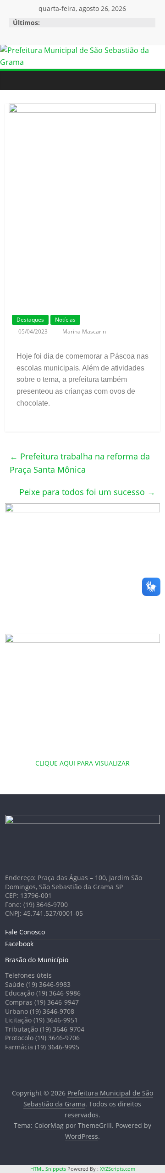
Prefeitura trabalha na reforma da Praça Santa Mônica (80, 463)
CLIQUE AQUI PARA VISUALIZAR (82, 763)
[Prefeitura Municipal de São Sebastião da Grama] (82, 50)
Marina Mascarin (84, 331)
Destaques (30, 319)
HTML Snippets (48, 1168)
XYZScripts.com (117, 1168)
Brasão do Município (36, 959)
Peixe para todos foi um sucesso (87, 491)
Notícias (65, 319)
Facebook (19, 943)
